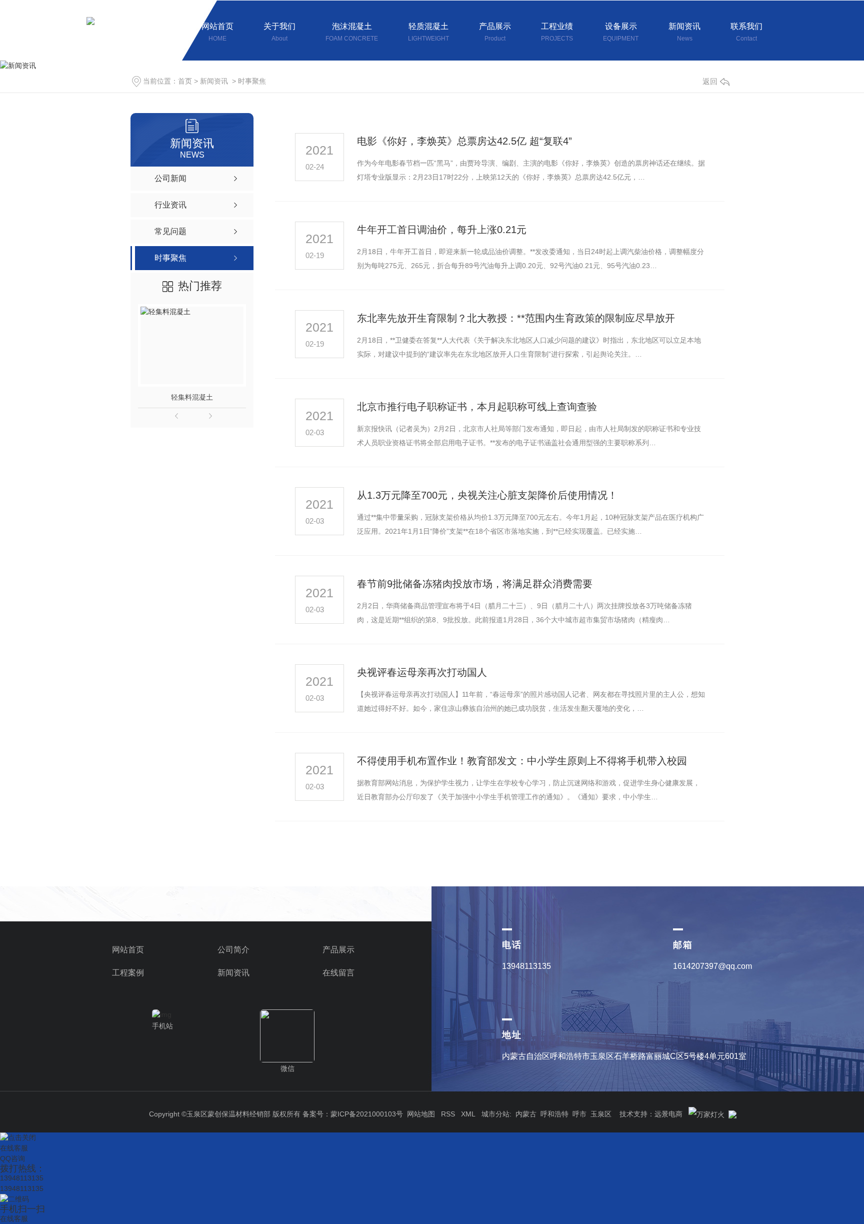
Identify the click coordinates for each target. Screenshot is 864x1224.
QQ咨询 (12, 1158)
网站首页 (218, 32)
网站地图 (421, 1114)
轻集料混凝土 (192, 397)
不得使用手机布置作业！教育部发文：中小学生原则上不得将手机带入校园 (522, 760)
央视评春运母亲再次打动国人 (422, 672)
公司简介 (234, 949)
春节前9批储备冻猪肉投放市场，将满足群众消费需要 (474, 583)
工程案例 (128, 972)
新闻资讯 (684, 32)
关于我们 (280, 32)
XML (468, 1114)
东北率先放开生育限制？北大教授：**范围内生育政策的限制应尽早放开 (516, 318)
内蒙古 (526, 1114)
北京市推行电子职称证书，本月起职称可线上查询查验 (477, 406)
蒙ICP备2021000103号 (366, 1114)
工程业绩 (557, 32)
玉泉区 (601, 1114)
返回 (710, 81)
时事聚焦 (252, 81)
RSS (448, 1114)
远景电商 (668, 1114)
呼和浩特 (554, 1114)
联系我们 (746, 32)
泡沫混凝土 (352, 32)
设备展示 (620, 32)
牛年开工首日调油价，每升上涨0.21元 (441, 229)
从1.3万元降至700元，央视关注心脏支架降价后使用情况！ (487, 495)
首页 (185, 81)
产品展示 (495, 32)
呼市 (579, 1114)
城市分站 (496, 1114)
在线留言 (338, 972)
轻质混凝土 (428, 32)
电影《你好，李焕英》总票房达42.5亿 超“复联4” (464, 141)
